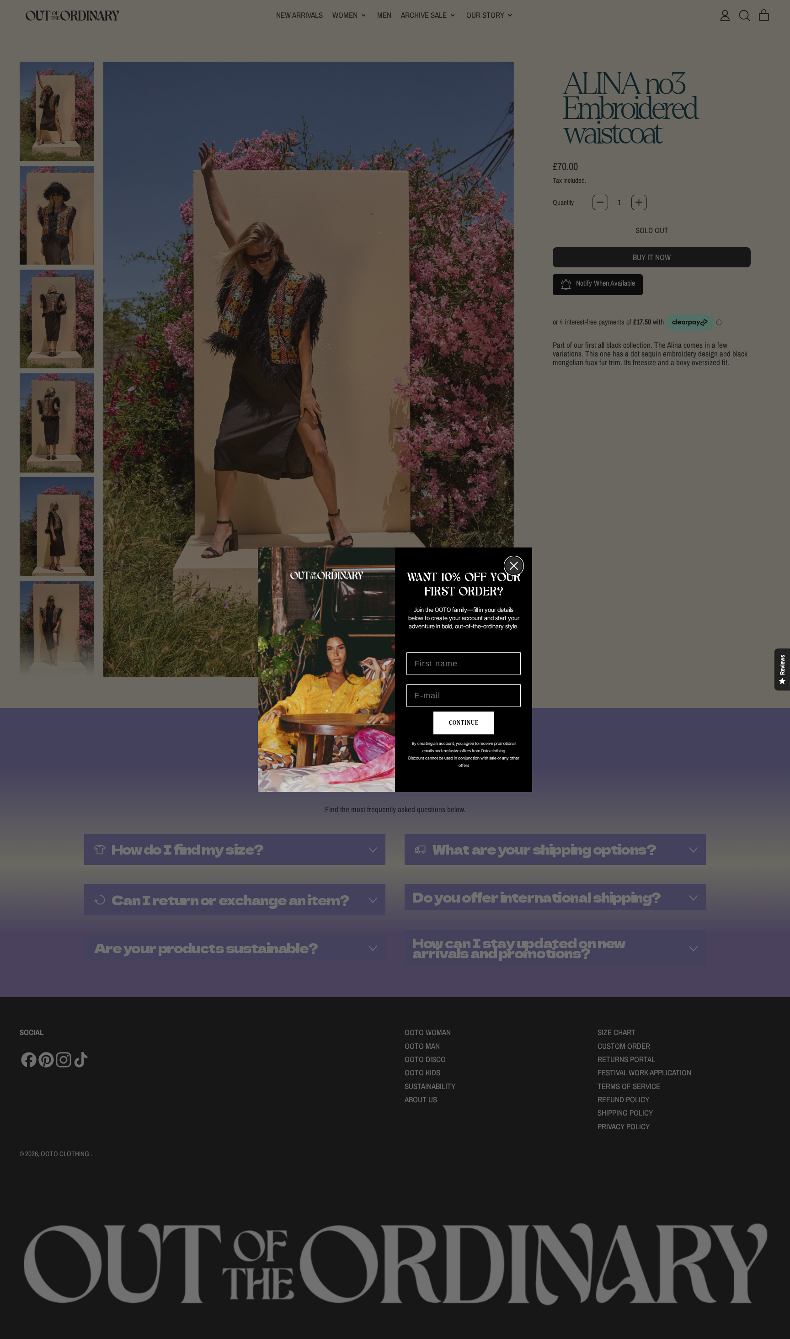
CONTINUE (464, 723)
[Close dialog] (514, 566)
